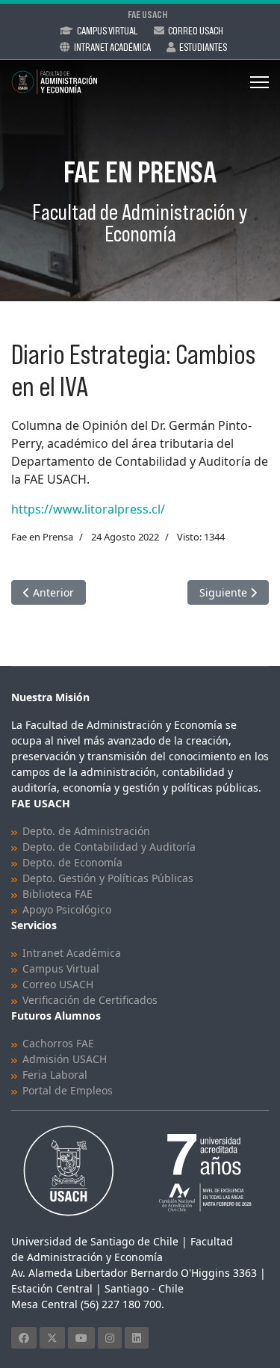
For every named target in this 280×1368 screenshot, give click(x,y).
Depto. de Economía (72, 862)
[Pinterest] (110, 1338)
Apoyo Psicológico (66, 909)
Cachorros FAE (58, 1043)
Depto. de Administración (86, 831)
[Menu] (259, 82)
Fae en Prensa (42, 536)
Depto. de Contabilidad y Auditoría (109, 846)
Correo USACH (57, 984)
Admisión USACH (64, 1059)
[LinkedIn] (137, 1338)
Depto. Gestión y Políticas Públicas (107, 878)
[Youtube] (81, 1338)
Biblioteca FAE (57, 894)
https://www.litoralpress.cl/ (88, 509)
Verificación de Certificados (90, 1000)
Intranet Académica (112, 47)
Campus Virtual (107, 31)
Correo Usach (195, 31)
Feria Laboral (54, 1074)
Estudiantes (203, 47)
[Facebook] (24, 1338)
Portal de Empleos (67, 1090)
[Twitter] (52, 1338)
